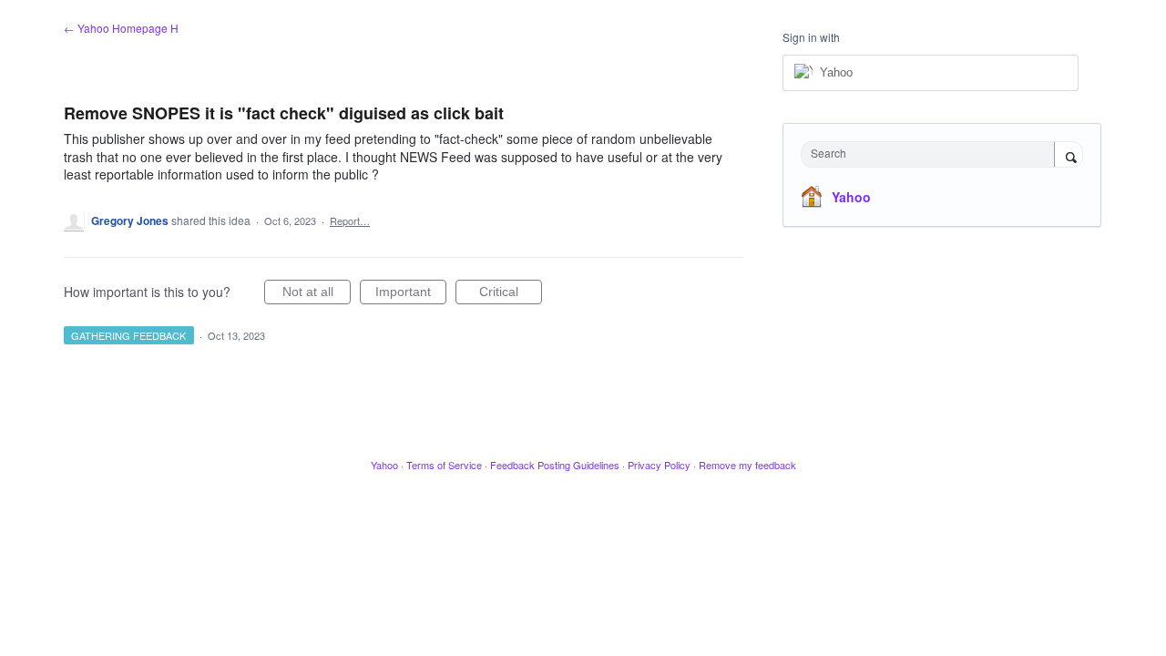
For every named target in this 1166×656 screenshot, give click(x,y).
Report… (350, 220)
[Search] (1068, 155)
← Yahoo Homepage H (121, 28)
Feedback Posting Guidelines (554, 464)
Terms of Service (444, 464)
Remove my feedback (747, 464)
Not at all (316, 294)
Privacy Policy (659, 464)
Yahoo (851, 197)
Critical (510, 294)
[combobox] (932, 154)
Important (410, 294)
